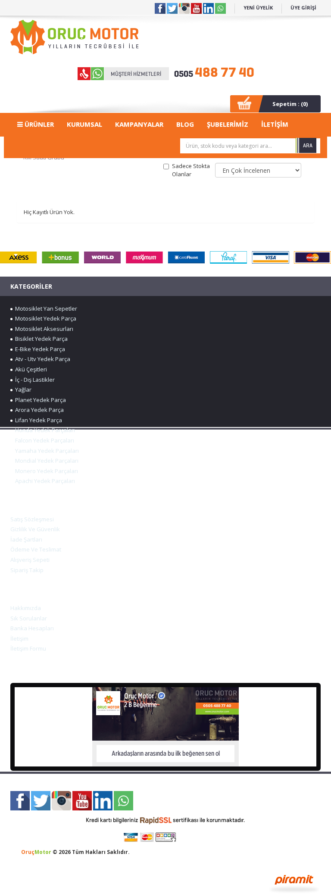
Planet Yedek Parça (39, 400)
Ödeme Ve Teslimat (35, 549)
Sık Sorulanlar (28, 618)
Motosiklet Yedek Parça (44, 318)
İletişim (19, 638)
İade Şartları (26, 539)
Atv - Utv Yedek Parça (41, 359)
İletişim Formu (28, 648)
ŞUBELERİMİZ (227, 124)
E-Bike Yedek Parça (38, 349)
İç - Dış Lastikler (33, 379)
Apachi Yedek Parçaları (43, 481)
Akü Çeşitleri (29, 369)
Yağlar (21, 389)
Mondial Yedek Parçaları (45, 460)
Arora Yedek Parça (38, 410)
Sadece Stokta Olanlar (191, 170)
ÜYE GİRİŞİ (303, 7)
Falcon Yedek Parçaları (43, 440)
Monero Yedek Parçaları (45, 471)
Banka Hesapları (32, 628)
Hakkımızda (25, 608)
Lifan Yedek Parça (37, 420)
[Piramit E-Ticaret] (294, 883)
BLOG (185, 124)
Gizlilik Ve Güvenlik (35, 529)
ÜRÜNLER (38, 124)
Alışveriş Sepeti (30, 560)
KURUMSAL (84, 124)
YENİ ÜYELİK (258, 7)
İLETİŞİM (274, 124)
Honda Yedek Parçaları (43, 430)
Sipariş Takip (27, 570)
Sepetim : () (290, 104)
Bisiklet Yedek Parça (40, 339)
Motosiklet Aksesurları (42, 329)
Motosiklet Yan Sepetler (44, 308)
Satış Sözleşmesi (32, 519)
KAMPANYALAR (139, 124)
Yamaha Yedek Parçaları (45, 451)
